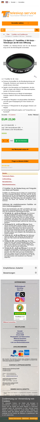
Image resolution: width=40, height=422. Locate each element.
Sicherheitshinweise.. (9, 184)
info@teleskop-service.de (12, 376)
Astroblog (20, 288)
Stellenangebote (20, 286)
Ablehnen (25, 418)
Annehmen (33, 418)
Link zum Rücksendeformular (20, 342)
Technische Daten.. (8, 176)
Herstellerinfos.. (7, 181)
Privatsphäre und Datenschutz (20, 336)
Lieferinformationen (20, 340)
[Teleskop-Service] (20, 14)
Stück (11, 140)
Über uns (20, 290)
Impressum (20, 333)
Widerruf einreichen (9, 322)
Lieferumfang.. (7, 179)
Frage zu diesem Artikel (20, 161)
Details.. (5, 173)
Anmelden (21, 2)
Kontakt (13, 2)
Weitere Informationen (15, 418)
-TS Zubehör (12, 114)
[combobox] (20, 23)
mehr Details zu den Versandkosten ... (13, 129)
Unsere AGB (20, 335)
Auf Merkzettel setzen (19, 149)
